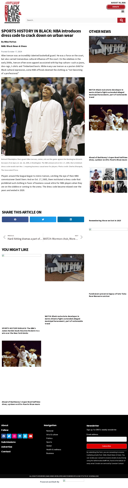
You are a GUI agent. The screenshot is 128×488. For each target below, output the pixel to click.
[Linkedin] (19, 436)
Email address (92, 434)
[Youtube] (30, 436)
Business (50, 453)
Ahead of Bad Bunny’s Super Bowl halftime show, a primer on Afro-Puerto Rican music (21, 403)
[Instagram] (14, 436)
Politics (49, 438)
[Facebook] (3, 436)
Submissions (8, 442)
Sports (49, 442)
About (4, 425)
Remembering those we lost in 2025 (105, 220)
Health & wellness (53, 449)
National (49, 431)
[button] (123, 11)
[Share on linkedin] (71, 219)
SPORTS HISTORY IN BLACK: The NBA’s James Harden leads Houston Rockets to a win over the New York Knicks (21, 330)
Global (49, 446)
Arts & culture (52, 434)
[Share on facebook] (15, 219)
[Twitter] (9, 436)
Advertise (6, 446)
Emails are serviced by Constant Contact (109, 463)
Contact (6, 451)
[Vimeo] (25, 436)
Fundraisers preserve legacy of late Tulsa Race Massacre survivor (107, 295)
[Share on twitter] (43, 219)
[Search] (121, 20)
